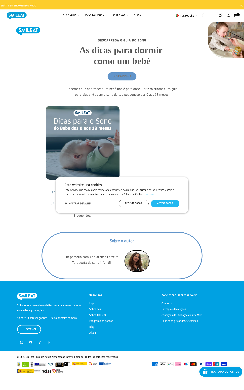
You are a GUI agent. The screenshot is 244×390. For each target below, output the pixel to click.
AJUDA (137, 15)
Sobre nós (95, 309)
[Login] (228, 15)
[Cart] (235, 15)
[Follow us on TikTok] (39, 342)
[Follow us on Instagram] (21, 342)
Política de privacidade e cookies (180, 321)
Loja (91, 303)
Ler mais (149, 194)
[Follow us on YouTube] (30, 342)
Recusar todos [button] (133, 203)
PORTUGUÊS (186, 16)
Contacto (167, 303)
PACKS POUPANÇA (94, 15)
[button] (78, 203)
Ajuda (92, 333)
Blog (91, 327)
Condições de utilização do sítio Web (182, 315)
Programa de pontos (101, 321)
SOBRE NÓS (119, 15)
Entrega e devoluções (174, 309)
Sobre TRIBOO (97, 315)
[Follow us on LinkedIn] (49, 342)
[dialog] (122, 195)
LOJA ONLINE (69, 15)
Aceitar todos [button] (165, 203)
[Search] (212, 15)
